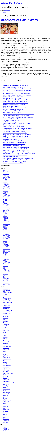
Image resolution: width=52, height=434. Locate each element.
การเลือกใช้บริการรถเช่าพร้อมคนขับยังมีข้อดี (13, 140)
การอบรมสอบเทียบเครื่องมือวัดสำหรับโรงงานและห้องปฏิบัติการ (17, 134)
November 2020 (6, 235)
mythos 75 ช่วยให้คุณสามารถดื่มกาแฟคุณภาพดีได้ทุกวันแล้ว (16, 129)
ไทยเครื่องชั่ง (6, 420)
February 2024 (6, 192)
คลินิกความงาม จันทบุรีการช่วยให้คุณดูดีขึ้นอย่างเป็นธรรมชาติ (17, 123)
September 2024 (6, 188)
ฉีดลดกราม (5, 322)
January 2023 (5, 205)
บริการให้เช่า (6, 349)
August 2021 (5, 225)
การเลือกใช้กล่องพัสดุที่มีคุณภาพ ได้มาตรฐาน (13, 109)
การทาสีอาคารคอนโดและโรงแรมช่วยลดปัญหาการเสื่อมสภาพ (17, 95)
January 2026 (5, 172)
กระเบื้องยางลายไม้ (7, 300)
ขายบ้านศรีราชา (6, 307)
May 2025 (5, 180)
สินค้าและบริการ (6, 389)
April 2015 (5, 277)
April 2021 (5, 229)
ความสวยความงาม (7, 310)
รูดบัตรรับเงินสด (6, 381)
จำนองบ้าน (5, 318)
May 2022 (5, 214)
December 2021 (6, 220)
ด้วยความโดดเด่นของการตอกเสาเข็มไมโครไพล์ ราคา (15, 155)
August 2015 (5, 274)
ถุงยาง (4, 332)
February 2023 (6, 204)
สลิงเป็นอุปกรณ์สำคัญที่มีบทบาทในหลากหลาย (13, 118)
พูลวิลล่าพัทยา (6, 355)
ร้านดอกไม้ (5, 376)
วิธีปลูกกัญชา (6, 385)
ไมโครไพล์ (5, 422)
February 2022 (6, 218)
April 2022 (5, 216)
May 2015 (5, 276)
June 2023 (5, 200)
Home (4, 12)
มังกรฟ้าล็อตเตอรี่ (7, 359)
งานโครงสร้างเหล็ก (7, 313)
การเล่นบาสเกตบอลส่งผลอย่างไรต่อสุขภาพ (19, 20)
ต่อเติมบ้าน (5, 326)
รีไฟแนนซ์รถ (6, 379)
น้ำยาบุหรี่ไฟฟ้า (6, 341)
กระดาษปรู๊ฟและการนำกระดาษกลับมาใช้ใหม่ (13, 163)
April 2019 (5, 257)
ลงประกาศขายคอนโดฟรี (8, 382)
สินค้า (4, 387)
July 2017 (5, 267)
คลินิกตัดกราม (6, 308)
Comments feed (6, 429)
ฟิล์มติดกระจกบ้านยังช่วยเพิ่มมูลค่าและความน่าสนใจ (15, 107)
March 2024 (5, 191)
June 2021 (5, 227)
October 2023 (6, 196)
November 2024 (6, 186)
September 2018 (6, 264)
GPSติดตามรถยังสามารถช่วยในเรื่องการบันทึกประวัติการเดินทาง (17, 128)
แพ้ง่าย (4, 417)
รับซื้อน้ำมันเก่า (6, 368)
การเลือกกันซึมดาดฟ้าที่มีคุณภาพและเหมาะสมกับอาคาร (15, 137)
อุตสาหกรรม (6, 397)
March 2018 (5, 266)
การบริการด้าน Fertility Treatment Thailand (12, 98)
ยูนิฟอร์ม (5, 362)
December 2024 (6, 185)
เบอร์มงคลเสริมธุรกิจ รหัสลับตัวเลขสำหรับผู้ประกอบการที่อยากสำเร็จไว (19, 153)
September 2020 (6, 237)
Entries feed (5, 428)
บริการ (4, 344)
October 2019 (6, 250)
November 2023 (6, 195)
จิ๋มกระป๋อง (5, 319)
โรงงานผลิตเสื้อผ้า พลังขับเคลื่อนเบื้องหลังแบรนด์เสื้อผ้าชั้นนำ (16, 159)
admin (35, 79)
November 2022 (6, 208)
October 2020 (6, 236)
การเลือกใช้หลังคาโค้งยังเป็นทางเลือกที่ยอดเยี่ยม (14, 126)
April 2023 (5, 202)
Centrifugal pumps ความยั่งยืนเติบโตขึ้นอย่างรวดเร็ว (14, 131)
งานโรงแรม (5, 314)
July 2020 (5, 239)
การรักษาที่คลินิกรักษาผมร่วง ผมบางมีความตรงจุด (14, 92)
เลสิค (4, 408)
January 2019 (5, 260)
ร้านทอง (5, 378)
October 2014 (6, 283)
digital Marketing (6, 290)
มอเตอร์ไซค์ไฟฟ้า (7, 357)
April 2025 (5, 182)
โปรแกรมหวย (6, 419)
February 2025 (6, 184)
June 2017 (5, 268)
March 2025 (5, 183)
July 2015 (5, 275)
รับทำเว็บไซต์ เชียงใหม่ (8, 373)
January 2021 (5, 233)
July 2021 (5, 226)
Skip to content (7, 10)
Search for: (3, 80)
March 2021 (5, 230)
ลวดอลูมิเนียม (6, 384)
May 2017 (5, 269)
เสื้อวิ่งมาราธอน (6, 412)
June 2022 (5, 213)
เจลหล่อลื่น (5, 404)
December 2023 (6, 194)
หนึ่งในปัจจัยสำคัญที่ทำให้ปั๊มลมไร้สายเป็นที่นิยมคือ (14, 142)
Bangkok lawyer (6, 289)
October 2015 (6, 272)
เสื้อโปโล (5, 414)
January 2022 (5, 219)
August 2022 (5, 211)
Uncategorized (6, 299)
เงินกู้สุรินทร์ (5, 403)
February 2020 (6, 245)
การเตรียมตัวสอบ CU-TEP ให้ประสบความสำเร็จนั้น (14, 161)
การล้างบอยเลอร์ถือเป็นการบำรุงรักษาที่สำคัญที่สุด (14, 87)
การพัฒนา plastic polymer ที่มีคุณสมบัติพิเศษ (12, 110)
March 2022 (5, 217)
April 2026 (5, 170)
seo (3, 297)
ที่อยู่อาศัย (5, 338)
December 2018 (6, 261)
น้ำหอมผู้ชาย (6, 343)
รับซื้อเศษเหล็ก (6, 370)
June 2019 (5, 254)
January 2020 (5, 246)
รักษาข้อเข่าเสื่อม (7, 365)
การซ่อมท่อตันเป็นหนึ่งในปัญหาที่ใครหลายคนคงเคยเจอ (15, 103)
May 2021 (5, 228)
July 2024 (5, 189)
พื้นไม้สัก (5, 354)
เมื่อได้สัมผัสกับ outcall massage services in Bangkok (14, 122)
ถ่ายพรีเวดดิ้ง (6, 330)
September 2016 (6, 270)
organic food (5, 294)
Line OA (5, 293)
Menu (2, 10)
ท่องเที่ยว (5, 335)
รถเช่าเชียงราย (6, 363)
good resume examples (7, 292)
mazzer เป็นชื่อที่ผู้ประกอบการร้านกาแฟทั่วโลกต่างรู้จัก (15, 133)
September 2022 (6, 210)
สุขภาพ (12, 79)
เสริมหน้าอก (5, 411)
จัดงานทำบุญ (6, 316)
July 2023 (5, 199)
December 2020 (6, 234)
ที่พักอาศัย (5, 337)
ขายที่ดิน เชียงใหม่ (7, 305)
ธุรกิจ (4, 340)
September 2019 (6, 251)
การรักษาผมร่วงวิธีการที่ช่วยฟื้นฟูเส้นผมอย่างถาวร (14, 144)
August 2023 (5, 197)
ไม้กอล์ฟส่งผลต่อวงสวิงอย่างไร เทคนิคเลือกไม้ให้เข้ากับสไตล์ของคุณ (18, 117)
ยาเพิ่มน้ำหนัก (6, 360)
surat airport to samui (7, 298)
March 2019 (5, 258)
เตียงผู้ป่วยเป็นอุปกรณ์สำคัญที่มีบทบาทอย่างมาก (13, 145)
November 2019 (6, 249)
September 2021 (6, 224)
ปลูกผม (4, 352)
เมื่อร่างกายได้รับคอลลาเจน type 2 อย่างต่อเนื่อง (13, 96)
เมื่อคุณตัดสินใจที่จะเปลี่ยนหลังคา (10, 139)
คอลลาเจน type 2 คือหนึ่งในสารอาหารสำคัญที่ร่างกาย (15, 101)
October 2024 (6, 187)
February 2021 (6, 232)
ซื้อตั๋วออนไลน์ (6, 324)
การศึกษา (5, 303)
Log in (4, 427)
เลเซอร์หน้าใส (6, 409)
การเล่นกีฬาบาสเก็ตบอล (11, 3)
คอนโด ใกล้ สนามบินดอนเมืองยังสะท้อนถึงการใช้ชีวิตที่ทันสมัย (17, 90)
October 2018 (6, 263)
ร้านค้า (4, 374)
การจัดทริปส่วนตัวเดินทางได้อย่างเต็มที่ (11, 106)
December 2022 (6, 207)
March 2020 (5, 244)
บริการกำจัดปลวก (7, 346)
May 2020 (5, 242)
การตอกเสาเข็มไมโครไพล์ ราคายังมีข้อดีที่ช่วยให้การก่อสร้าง (16, 147)
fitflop (4, 291)
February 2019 (6, 259)
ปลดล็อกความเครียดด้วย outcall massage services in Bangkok (16, 115)
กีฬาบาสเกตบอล (22, 79)
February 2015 (6, 278)
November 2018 (6, 262)
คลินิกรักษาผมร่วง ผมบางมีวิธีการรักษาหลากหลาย (14, 104)
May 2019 (5, 255)
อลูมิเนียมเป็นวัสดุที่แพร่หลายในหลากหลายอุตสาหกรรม (15, 85)
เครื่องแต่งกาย (6, 401)
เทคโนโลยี (5, 406)
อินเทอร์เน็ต (5, 395)
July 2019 (5, 253)
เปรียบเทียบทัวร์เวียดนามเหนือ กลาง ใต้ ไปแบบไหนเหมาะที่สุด (16, 93)
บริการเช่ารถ (6, 348)
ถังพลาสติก (5, 329)
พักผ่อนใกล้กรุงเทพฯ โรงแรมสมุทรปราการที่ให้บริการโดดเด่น (16, 150)
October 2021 (6, 222)
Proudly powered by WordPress (7, 432)
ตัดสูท (4, 327)
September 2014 (6, 284)
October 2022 (6, 209)
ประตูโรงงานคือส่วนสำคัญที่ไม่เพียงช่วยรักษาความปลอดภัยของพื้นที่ (18, 158)
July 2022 (5, 212)
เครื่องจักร (5, 398)
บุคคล (4, 351)
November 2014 (6, 282)
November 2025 (6, 175)
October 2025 (6, 176)
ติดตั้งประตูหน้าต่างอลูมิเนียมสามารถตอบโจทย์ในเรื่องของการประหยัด (18, 114)
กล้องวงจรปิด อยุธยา (7, 302)
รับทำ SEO (5, 371)
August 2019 (5, 252)
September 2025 (6, 177)
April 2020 (5, 243)
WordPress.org (6, 430)
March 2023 (5, 203)
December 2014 (6, 280)
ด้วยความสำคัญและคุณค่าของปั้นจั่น (11, 120)
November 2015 (6, 271)
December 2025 (6, 174)
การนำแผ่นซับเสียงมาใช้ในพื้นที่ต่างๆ (11, 156)
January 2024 (5, 193)
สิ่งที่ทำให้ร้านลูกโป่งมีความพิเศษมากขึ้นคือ (12, 125)
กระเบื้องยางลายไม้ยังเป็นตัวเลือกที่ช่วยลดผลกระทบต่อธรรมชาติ (17, 136)
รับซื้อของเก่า (6, 367)
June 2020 (5, 241)
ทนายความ (5, 333)
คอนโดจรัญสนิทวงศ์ (7, 311)
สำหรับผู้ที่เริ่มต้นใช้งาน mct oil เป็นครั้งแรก (12, 112)
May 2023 (5, 201)
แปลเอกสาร (5, 415)
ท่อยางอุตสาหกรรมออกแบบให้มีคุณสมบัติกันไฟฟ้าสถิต (15, 148)
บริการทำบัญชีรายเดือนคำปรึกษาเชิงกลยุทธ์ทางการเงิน (15, 99)
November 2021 (6, 221)
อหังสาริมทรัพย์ (6, 392)
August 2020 (5, 238)
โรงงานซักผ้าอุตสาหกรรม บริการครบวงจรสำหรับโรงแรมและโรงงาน (18, 88)
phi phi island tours (7, 295)
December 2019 (6, 247)
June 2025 (5, 179)
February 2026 (6, 171)
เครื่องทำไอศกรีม (7, 400)
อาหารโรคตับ (6, 393)
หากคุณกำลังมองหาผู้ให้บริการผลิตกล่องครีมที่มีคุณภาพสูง (16, 151)
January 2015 (5, 279)
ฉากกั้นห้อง (5, 321)
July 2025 (5, 178)
